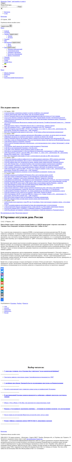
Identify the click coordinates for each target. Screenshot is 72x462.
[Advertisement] (36, 92)
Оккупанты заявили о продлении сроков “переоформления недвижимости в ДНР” (29, 377)
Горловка (7, 32)
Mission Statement (9, 73)
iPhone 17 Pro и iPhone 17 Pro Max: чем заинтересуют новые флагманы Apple (27, 403)
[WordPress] (36, 294)
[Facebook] (36, 268)
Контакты (7, 12)
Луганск (10, 37)
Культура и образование (15, 54)
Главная (6, 31)
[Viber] (36, 274)
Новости (25, 303)
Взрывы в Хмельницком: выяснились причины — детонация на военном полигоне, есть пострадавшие (37, 409)
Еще (5, 47)
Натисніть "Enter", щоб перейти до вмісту (13, 1)
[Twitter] (36, 271)
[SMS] (36, 285)
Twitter (6, 60)
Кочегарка (4, 16)
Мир (5, 40)
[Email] (36, 297)
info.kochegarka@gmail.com (34, 439)
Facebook (7, 58)
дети (5, 306)
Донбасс (6, 34)
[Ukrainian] (5, 64)
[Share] (36, 299)
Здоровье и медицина (14, 52)
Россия (6, 312)
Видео (10, 45)
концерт (6, 308)
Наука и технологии (14, 55)
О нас (6, 13)
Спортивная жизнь (13, 51)
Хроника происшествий (15, 49)
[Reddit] (36, 288)
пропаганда (7, 311)
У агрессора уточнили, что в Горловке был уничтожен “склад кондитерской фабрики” (31, 371)
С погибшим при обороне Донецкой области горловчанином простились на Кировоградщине (33, 383)
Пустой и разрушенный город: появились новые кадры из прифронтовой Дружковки (29, 389)
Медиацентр (8, 42)
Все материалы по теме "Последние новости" (14, 213)
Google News (8, 62)
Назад (2, 28)
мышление (7, 309)
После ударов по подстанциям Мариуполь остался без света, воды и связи (26, 415)
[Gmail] (36, 282)
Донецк (10, 36)
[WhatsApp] (36, 280)
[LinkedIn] (36, 291)
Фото (9, 44)
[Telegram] (36, 277)
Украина (6, 39)
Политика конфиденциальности (13, 77)
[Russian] (5, 67)
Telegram (6, 57)
